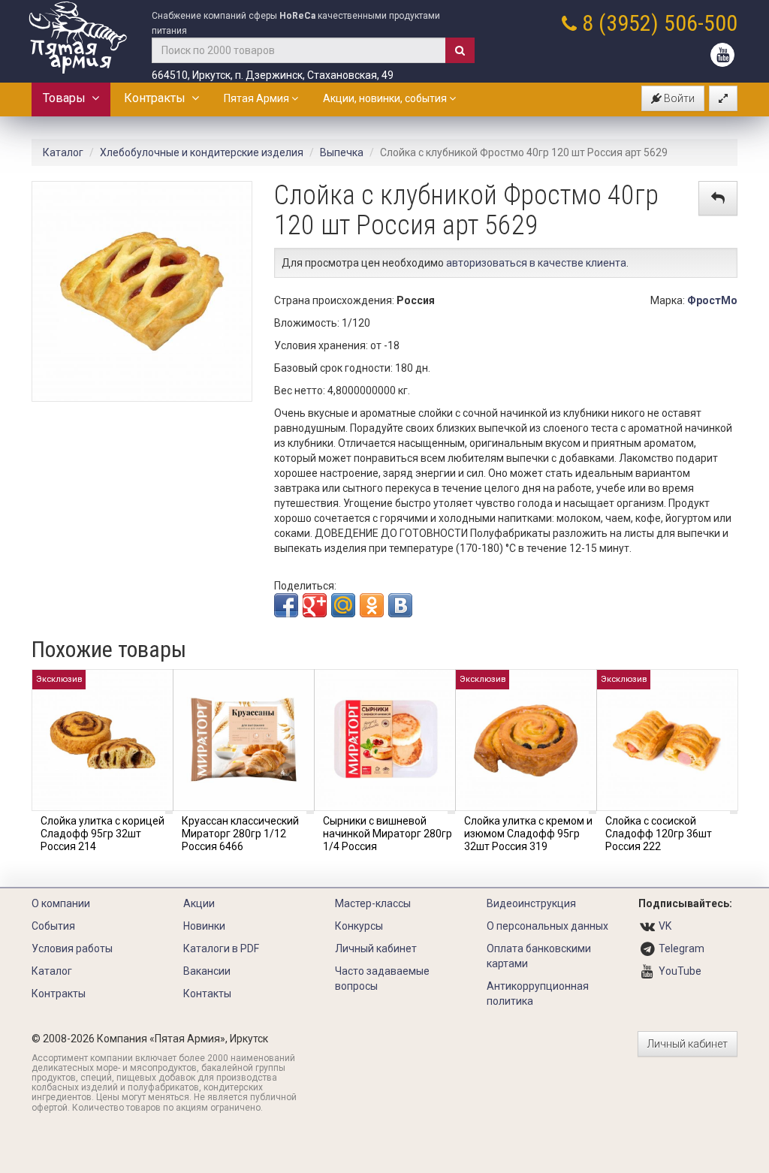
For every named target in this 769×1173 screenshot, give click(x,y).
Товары (67, 98)
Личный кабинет (376, 948)
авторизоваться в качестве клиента (536, 263)
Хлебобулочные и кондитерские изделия (201, 152)
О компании (61, 903)
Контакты (207, 994)
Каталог (63, 152)
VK (665, 926)
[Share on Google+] (315, 605)
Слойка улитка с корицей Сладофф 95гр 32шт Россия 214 (102, 833)
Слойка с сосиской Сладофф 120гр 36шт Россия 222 (658, 833)
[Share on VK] (400, 605)
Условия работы (72, 948)
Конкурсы (359, 926)
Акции (199, 903)
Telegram (681, 948)
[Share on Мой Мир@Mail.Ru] (343, 605)
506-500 (700, 23)
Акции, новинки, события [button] (386, 98)
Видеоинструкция (531, 903)
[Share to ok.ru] (372, 605)
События (53, 926)
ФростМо (712, 300)
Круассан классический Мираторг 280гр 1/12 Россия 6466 (240, 833)
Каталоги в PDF (221, 948)
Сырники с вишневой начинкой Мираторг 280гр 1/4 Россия (387, 833)
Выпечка (341, 152)
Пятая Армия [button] (257, 98)
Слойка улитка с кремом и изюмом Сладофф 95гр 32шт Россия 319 (528, 833)
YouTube (680, 971)
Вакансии (207, 971)
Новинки (204, 926)
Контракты (157, 98)
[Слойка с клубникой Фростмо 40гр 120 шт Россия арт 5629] (142, 291)
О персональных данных (547, 926)
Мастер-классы (373, 903)
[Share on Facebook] (286, 605)
